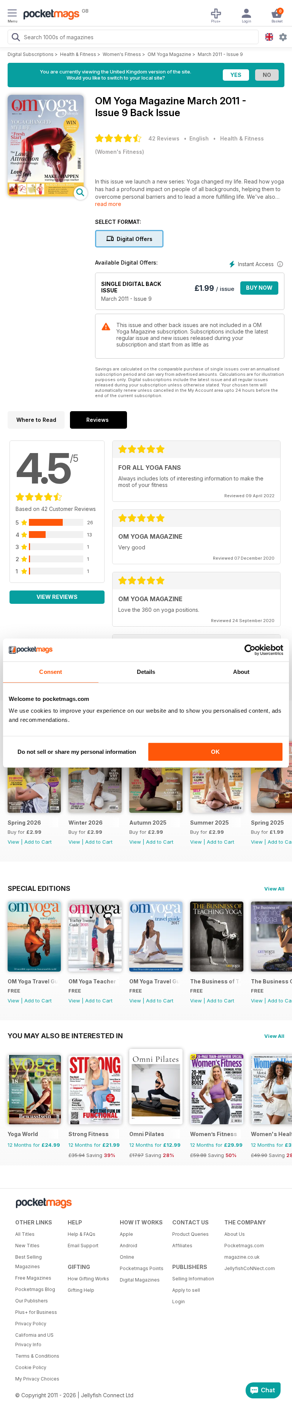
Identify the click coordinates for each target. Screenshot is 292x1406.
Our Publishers (31, 1301)
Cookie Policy (30, 1367)
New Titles (27, 1245)
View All (274, 889)
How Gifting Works (88, 1279)
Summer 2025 (209, 822)
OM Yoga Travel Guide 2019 (33, 981)
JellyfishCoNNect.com (247, 1268)
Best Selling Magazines (28, 1261)
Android (128, 1245)
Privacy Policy (30, 1323)
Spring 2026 (24, 822)
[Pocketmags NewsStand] (49, 15)
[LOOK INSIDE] (46, 194)
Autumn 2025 (148, 822)
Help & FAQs (81, 1234)
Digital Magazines (140, 1280)
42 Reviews (163, 138)
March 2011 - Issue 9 (220, 54)
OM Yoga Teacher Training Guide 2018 (93, 981)
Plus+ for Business (36, 1312)
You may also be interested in (65, 1035)
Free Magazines (33, 1278)
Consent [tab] (50, 672)
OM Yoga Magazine (169, 54)
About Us (234, 1234)
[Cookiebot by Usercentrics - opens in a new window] (250, 650)
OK (215, 751)
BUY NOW (259, 287)
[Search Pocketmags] (16, 38)
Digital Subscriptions (31, 54)
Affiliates (182, 1245)
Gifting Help (81, 1290)
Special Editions (39, 888)
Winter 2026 (85, 822)
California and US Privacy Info (34, 1339)
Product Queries (190, 1234)
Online (127, 1257)
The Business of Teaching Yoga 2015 (215, 981)
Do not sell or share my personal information (76, 751)
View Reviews (57, 597)
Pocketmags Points (141, 1268)
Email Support (83, 1245)
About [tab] (241, 672)
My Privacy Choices (37, 1379)
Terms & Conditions (37, 1356)
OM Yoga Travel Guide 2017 (154, 981)
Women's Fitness (122, 54)
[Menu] (12, 14)
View (13, 842)
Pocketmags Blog (35, 1289)
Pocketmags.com (244, 1245)
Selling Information (193, 1279)
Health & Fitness (78, 54)
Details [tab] (146, 672)
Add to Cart (38, 842)
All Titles (25, 1234)
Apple (126, 1234)
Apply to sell (186, 1290)
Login (178, 1301)
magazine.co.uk (242, 1257)
